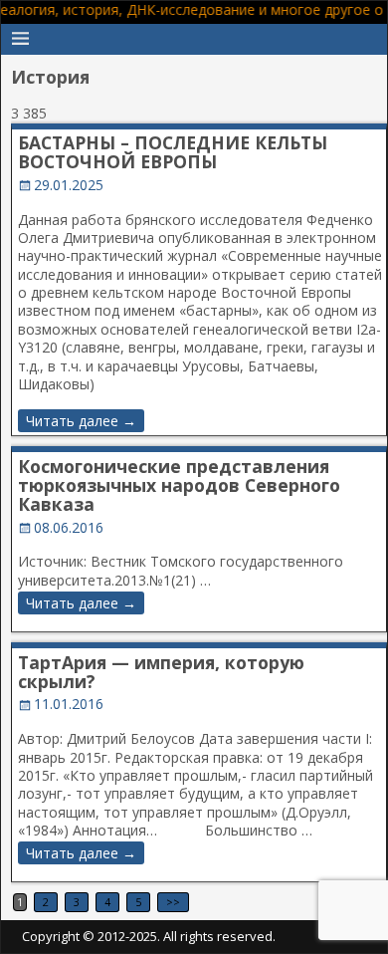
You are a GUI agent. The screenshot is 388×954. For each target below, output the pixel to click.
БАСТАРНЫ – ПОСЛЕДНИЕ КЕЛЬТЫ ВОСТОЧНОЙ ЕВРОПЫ (172, 151)
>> (173, 902)
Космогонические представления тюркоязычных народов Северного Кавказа (179, 485)
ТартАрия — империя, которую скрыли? (161, 671)
